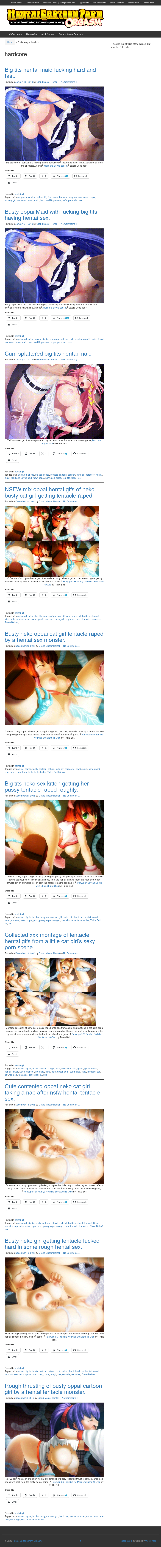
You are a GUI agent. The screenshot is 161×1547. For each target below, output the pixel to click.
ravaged (60, 619)
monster (20, 619)
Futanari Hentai (133, 2)
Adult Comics (47, 34)
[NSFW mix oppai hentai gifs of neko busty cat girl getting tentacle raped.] (52, 541)
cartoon (78, 197)
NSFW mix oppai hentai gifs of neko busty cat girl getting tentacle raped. (49, 492)
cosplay (92, 197)
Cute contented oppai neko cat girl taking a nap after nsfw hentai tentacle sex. (52, 1092)
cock (85, 197)
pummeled (75, 1071)
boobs (55, 197)
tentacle (86, 619)
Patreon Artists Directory (70, 34)
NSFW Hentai (16, 2)
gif (14, 200)
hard (71, 1371)
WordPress (150, 1540)
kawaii (95, 616)
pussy (42, 920)
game (74, 616)
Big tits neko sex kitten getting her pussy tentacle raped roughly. (47, 786)
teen (70, 342)
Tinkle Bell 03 (11, 622)
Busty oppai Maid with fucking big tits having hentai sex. (51, 214)
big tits (47, 197)
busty (70, 197)
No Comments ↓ (69, 81)
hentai (30, 200)
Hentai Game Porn (117, 2)
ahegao (21, 197)
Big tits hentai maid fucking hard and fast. (50, 72)
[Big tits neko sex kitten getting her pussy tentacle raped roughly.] (54, 837)
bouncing (54, 339)
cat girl (61, 616)
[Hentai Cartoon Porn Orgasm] (55, 17)
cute (68, 616)
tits (68, 477)
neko (27, 619)
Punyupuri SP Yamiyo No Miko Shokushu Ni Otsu (48, 1191)
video (74, 477)
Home (10, 42)
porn (70, 200)
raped (13, 772)
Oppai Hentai (84, 2)
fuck (94, 339)
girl (101, 339)
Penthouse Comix (50, 2)
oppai (53, 342)
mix (13, 619)
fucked (64, 1371)
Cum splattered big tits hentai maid (48, 353)
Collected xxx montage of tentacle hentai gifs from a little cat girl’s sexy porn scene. (50, 940)
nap (16, 1226)
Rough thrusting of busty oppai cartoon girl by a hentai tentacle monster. (53, 1388)
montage (39, 1071)
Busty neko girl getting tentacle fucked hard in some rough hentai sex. (52, 1243)
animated (31, 197)
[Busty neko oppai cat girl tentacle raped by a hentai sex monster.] (54, 687)
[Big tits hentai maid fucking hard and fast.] (54, 123)
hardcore (21, 200)
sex (65, 342)
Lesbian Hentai (148, 2)
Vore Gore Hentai (99, 2)
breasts (63, 197)
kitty (6, 1374)
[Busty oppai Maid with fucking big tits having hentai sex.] (54, 265)
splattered (61, 477)
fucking (8, 200)
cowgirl (86, 339)
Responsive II (125, 1540)
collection (66, 1068)
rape (52, 619)
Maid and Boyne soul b (55, 165)
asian (38, 339)
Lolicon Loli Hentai (32, 2)
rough (68, 619)
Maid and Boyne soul (50, 200)
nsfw (65, 200)
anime (40, 197)
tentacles (96, 619)
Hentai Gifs (31, 34)
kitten (7, 619)
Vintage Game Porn (67, 2)
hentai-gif (19, 193)
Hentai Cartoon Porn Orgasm (27, 1540)
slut (76, 200)
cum (79, 474)
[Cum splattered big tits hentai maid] (54, 401)
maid (36, 200)
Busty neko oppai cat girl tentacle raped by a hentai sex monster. (54, 636)
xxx (80, 200)
